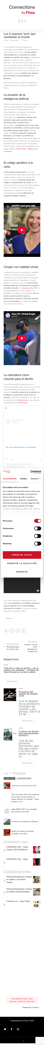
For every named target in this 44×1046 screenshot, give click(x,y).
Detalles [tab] (23, 479)
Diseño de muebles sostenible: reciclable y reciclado (22, 832)
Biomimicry (23, 400)
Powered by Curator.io (30, 1007)
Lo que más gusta (24, 778)
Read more (12, 681)
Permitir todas (22, 555)
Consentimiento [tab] (9, 479)
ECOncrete (23, 403)
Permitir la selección (22, 563)
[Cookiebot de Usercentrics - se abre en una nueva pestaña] (31, 472)
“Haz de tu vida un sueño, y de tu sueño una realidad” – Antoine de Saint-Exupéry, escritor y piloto (21, 670)
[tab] (9, 779)
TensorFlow (21, 149)
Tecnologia (14, 40)
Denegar (22, 572)
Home (6, 40)
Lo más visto (9, 778)
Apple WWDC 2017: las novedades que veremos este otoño (24, 810)
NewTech (9, 618)
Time (6, 70)
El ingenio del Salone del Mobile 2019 (28, 694)
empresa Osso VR (29, 288)
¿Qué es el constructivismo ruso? (23, 786)
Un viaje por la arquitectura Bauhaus (24, 821)
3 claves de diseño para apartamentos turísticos (29, 733)
